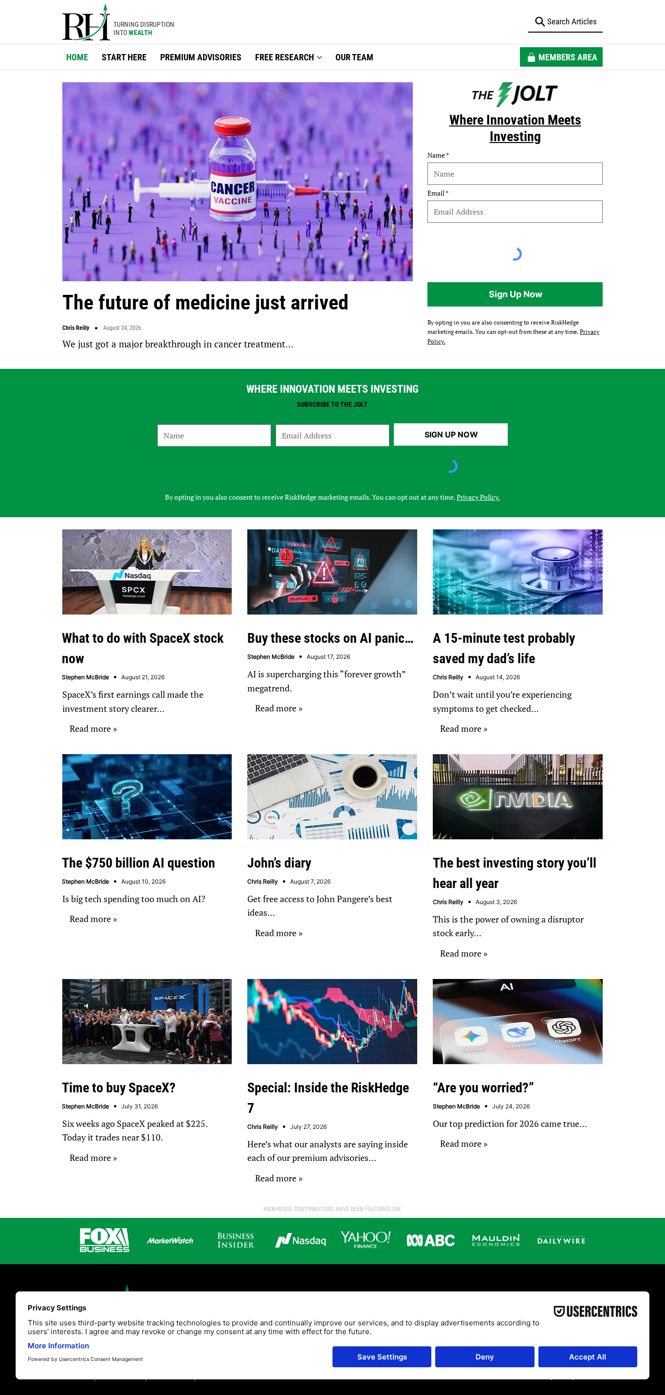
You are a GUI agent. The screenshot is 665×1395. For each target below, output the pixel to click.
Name (436, 155)
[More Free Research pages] (319, 57)
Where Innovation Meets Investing (515, 128)
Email (435, 193)
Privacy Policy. (478, 497)
